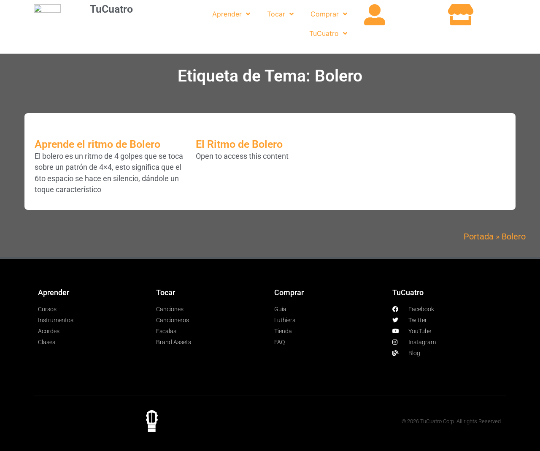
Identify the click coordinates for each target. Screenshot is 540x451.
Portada (479, 236)
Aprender (227, 14)
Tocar (276, 14)
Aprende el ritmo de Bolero (97, 144)
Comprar (324, 14)
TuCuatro (111, 9)
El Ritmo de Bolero (239, 144)
